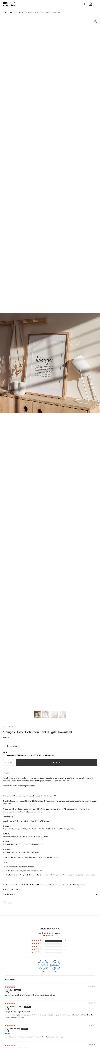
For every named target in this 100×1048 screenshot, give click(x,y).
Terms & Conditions (11, 890)
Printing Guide (9, 894)
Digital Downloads (16, 12)
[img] (10, 987)
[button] (37, 941)
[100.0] (43, 965)
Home (5, 12)
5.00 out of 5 (56, 933)
